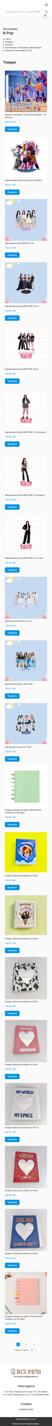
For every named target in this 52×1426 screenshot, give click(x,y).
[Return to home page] (26, 1372)
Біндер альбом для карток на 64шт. (21, 1190)
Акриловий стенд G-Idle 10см (18, 684)
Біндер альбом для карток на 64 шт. (22, 1127)
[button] (46, 11)
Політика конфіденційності (26, 1376)
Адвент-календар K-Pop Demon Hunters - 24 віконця (25, 116)
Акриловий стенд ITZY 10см (18, 747)
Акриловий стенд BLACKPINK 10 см (21, 306)
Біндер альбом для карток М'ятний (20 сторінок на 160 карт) (23, 811)
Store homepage (10, 29)
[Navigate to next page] (38, 1344)
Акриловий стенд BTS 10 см (18, 621)
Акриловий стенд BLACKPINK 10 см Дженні (25, 432)
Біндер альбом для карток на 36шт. (21, 875)
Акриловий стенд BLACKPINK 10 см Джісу (25, 495)
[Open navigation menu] (46, 4)
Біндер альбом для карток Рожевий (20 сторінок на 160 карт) (24, 1317)
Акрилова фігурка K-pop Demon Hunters (23, 180)
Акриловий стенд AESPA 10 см (19, 243)
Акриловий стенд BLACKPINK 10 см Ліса (24, 558)
